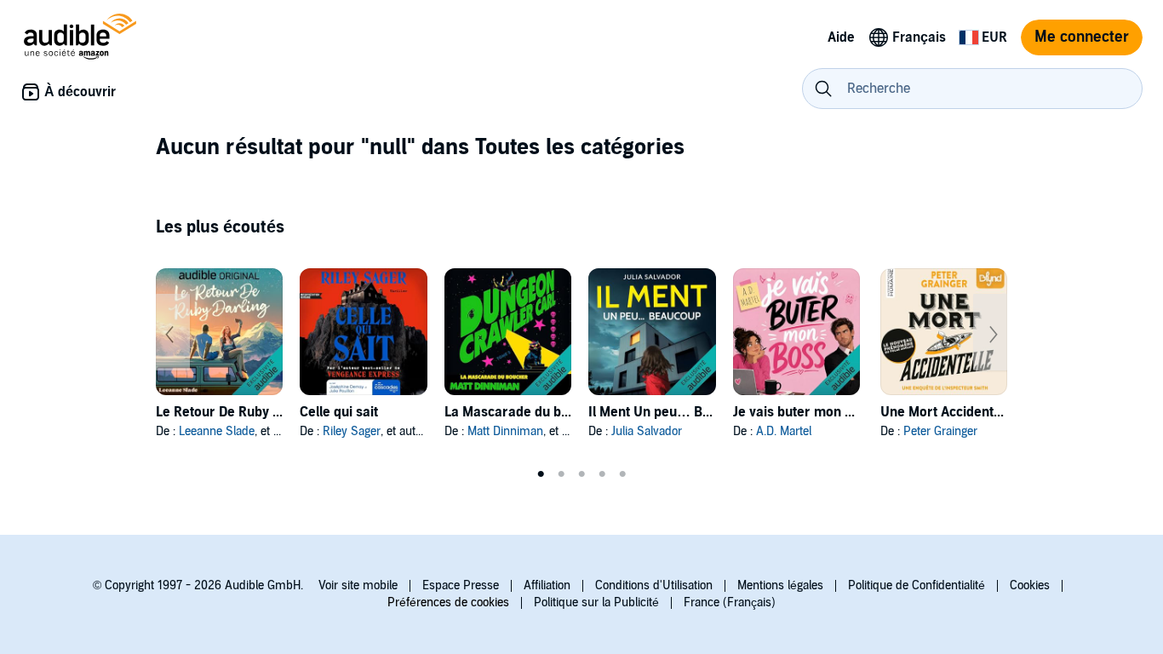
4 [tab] (601, 474)
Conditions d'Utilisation (654, 585)
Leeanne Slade (217, 431)
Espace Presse (460, 585)
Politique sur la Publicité (596, 602)
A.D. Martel (783, 431)
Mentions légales (780, 585)
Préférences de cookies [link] (448, 602)
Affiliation (547, 585)
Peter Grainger (940, 431)
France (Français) (730, 602)
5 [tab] (622, 474)
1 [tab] (540, 474)
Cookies (1030, 585)
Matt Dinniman (505, 431)
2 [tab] (561, 474)
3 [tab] (581, 474)
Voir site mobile (358, 585)
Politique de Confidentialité (916, 585)
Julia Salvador (646, 431)
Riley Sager (352, 431)
